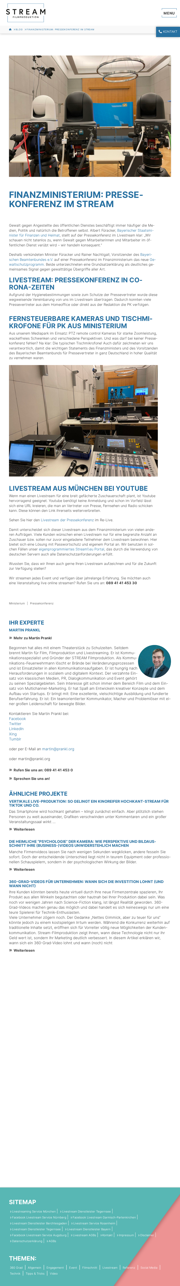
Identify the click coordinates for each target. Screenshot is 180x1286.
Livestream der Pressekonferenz (67, 520)
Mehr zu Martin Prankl (33, 638)
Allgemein (34, 1267)
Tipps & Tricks (35, 1273)
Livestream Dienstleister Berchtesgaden (39, 1223)
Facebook (17, 718)
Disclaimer (147, 1235)
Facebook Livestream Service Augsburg (39, 1235)
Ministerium (17, 603)
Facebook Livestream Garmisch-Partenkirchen (104, 1217)
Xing (13, 734)
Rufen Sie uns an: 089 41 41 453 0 (43, 770)
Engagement (55, 1267)
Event (73, 1267)
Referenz (129, 1267)
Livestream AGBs (84, 1235)
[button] (169, 12)
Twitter (15, 724)
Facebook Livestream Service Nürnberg (39, 1217)
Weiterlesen (24, 829)
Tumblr (15, 739)
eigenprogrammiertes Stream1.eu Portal (71, 549)
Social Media (148, 1267)
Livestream (110, 1267)
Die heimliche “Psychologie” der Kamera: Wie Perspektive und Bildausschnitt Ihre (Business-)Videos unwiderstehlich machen (82, 843)
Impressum (126, 1235)
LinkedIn (16, 729)
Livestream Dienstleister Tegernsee (86, 1211)
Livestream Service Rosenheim (94, 1223)
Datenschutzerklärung (27, 1241)
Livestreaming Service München (34, 1211)
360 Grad (16, 1267)
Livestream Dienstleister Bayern (89, 1229)
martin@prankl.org (58, 749)
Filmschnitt (89, 1267)
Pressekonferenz (42, 603)
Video (54, 1273)
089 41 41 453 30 (121, 583)
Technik (15, 1273)
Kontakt (170, 31)
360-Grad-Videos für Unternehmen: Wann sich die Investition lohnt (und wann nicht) (86, 883)
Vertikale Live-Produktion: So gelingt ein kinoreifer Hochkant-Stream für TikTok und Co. (89, 803)
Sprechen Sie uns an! (32, 778)
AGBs (52, 1241)
